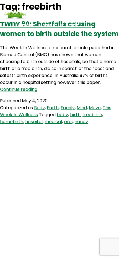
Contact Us (51, 25)
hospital (34, 121)
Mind (82, 107)
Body (39, 107)
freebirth (92, 114)
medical (53, 121)
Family (68, 107)
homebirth (11, 121)
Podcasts (25, 25)
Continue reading (18, 89)
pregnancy (76, 121)
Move (95, 107)
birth (75, 114)
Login (73, 25)
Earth (53, 107)
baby (62, 114)
